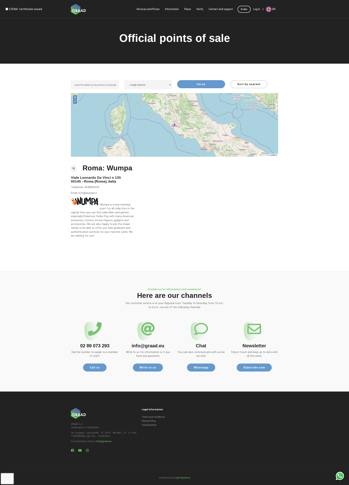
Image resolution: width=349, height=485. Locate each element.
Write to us (148, 367)
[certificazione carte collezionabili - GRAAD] (78, 9)
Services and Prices (148, 9)
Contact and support (221, 9)
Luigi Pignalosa (182, 477)
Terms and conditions (153, 417)
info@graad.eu (104, 441)
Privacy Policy (149, 421)
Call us (95, 367)
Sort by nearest (249, 84)
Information (172, 9)
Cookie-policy (149, 425)
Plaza (187, 9)
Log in (256, 9)
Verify (199, 9)
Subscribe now (254, 367)
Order (244, 9)
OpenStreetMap (265, 155)
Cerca (201, 84)
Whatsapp (201, 367)
